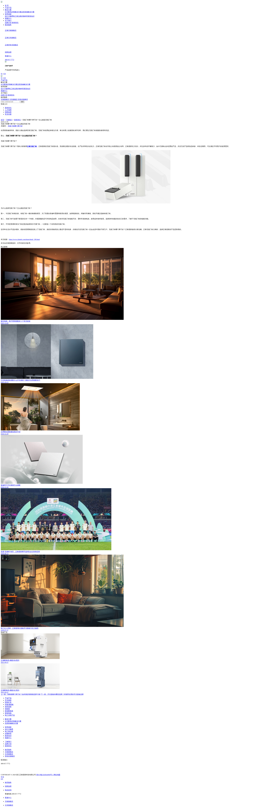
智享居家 (8, 14)
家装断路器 (9, 711)
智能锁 (7, 709)
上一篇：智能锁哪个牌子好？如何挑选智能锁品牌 (19, 694)
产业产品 (8, 7)
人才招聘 (8, 110)
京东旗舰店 (13, 99)
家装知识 (31, 16)
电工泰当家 (17, 16)
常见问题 (8, 114)
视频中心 (8, 18)
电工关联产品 (10, 715)
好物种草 (24, 16)
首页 (2, 120)
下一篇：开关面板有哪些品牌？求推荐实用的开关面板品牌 (62, 694)
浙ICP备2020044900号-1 (45, 775)
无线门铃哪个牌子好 (15, 126)
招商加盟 (8, 112)
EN (5, 74)
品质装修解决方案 (27, 12)
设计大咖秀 (9, 16)
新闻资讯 (15, 23)
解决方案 (8, 10)
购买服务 (8, 25)
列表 (39, 694)
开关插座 (8, 700)
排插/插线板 (9, 704)
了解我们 (9, 120)
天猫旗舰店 (5, 99)
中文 (2, 777)
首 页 (7, 5)
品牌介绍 (8, 23)
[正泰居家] (1, 2)
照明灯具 (8, 702)
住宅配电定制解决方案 (13, 12)
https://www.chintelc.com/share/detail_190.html (24, 239)
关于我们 (8, 20)
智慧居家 (8, 707)
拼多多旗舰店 (23, 99)
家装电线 (8, 713)
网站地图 (57, 775)
